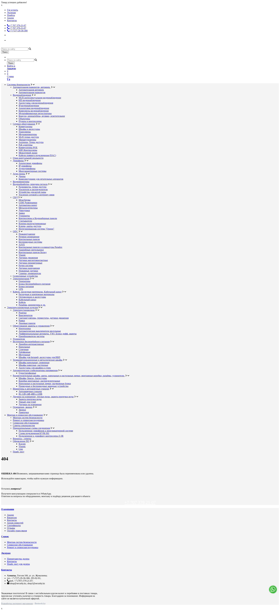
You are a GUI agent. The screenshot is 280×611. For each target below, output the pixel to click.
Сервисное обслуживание (26, 423)
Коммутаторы (25, 126)
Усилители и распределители (33, 189)
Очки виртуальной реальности (28, 158)
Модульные (24, 354)
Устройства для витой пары (32, 192)
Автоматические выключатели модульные (40, 331)
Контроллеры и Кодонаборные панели (38, 218)
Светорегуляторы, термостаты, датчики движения (44, 318)
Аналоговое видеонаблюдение (34, 108)
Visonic (22, 255)
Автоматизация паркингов (32, 92)
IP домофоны (25, 166)
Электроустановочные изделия (22, 307)
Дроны (22, 176)
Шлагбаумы (24, 200)
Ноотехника (25, 328)
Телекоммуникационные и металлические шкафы (37, 360)
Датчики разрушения (29, 268)
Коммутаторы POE (28, 147)
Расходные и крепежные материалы (36, 294)
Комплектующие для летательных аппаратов (41, 179)
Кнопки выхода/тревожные (32, 223)
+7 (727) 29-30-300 (18, 30)
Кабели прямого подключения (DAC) (37, 155)
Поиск (5, 52)
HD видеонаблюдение (30, 100)
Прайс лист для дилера (18, 564)
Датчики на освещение (30, 404)
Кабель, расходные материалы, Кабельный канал (37, 291)
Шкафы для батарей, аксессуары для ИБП (39, 357)
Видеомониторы (21, 181)
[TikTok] (9, 40)
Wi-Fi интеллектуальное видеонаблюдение (40, 97)
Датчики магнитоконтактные (33, 260)
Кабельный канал (27, 299)
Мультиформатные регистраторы (35, 113)
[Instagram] (9, 34)
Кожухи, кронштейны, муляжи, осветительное (42, 116)
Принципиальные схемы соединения (31, 428)
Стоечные (24, 349)
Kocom (22, 444)
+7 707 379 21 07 (140, 502)
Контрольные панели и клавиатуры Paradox (40, 247)
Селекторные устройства (25, 276)
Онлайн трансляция (17, 530)
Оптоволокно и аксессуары (32, 297)
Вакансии (12, 517)
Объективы (24, 118)
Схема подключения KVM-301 (34, 433)
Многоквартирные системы (32, 171)
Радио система (26, 265)
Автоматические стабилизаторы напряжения (35, 370)
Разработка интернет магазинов (17, 603)
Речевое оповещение (29, 236)
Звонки (22, 409)
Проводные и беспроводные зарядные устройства (43, 386)
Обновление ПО (21, 441)
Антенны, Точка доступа (31, 142)
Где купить (12, 10)
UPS (21, 289)
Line (21, 449)
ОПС (15, 231)
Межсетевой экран (28, 153)
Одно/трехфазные (27, 373)
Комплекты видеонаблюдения (34, 111)
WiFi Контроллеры (28, 150)
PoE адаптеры (26, 145)
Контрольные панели (29, 239)
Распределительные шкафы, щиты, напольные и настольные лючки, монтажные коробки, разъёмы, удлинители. (69, 375)
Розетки (23, 312)
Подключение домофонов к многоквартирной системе (46, 430)
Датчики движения (28, 257)
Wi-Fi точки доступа (29, 137)
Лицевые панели (27, 323)
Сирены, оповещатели (30, 273)
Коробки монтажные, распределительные (39, 381)
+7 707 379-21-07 (17, 25)
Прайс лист (18, 451)
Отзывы (11, 528)
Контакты (12, 20)
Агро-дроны (19, 173)
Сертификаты (14, 525)
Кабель (22, 302)
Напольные (24, 347)
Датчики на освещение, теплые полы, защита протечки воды (43, 396)
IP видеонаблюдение (29, 105)
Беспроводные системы (30, 242)
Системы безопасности (18, 84)
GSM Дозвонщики (28, 202)
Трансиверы (25, 132)
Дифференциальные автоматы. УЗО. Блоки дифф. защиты (48, 333)
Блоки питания (26, 286)
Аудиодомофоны (27, 168)
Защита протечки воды (30, 399)
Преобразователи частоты (31, 336)
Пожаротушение (27, 234)
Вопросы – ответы (22, 438)
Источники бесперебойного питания (31, 341)
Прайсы (11, 15)
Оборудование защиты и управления (31, 326)
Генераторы (24, 281)
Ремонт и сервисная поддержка (28, 420)
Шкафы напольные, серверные (34, 362)
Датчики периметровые (30, 263)
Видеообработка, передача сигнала (30, 184)
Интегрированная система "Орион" (36, 229)
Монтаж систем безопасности (27, 417)
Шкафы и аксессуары (29, 129)
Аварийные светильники (31, 250)
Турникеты (24, 215)
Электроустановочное (24, 310)
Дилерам (11, 12)
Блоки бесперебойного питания (34, 284)
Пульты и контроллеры (30, 121)
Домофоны (18, 160)
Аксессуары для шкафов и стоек (35, 368)
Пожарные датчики (28, 271)
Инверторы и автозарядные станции (31, 389)
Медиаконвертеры (28, 134)
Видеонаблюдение (22, 95)
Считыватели (25, 221)
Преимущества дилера (18, 559)
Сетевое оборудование (24, 124)
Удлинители (19, 339)
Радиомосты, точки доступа (32, 187)
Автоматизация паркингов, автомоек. (31, 87)
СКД (15, 197)
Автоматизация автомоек (31, 90)
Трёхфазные (24, 352)
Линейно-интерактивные (31, 344)
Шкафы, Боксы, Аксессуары (33, 378)
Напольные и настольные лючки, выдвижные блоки (45, 383)
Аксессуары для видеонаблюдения (36, 103)
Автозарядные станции (30, 391)
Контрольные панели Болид (33, 252)
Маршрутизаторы (27, 139)
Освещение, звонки (22, 407)
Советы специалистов (24, 425)
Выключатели (26, 315)
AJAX (22, 244)
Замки (22, 213)
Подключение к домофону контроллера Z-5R (41, 436)
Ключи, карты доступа (30, 226)
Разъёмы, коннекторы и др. (32, 305)
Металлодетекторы (28, 208)
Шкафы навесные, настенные (33, 365)
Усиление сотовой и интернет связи (36, 194)
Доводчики (24, 210)
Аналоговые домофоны (30, 163)
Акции (10, 18)
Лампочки (24, 412)
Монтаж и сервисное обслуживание (25, 415)
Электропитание (21, 278)
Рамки (22, 320)
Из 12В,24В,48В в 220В (30, 394)
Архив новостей (15, 523)
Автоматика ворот (28, 205)
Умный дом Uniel (27, 402)
